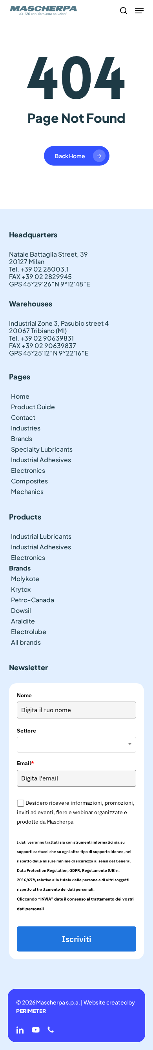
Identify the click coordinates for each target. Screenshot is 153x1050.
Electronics (28, 470)
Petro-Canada (32, 599)
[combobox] (76, 745)
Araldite (23, 621)
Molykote (25, 578)
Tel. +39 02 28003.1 (39, 269)
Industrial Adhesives (41, 459)
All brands (26, 642)
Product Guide (33, 406)
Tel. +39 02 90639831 (41, 338)
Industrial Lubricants (41, 536)
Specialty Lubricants (42, 449)
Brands (21, 438)
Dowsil (21, 610)
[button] (139, 11)
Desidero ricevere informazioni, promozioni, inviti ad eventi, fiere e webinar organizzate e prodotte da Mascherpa (75, 812)
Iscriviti (76, 938)
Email (25, 763)
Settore (26, 730)
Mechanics (27, 491)
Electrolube (28, 631)
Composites (29, 481)
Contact (23, 417)
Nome (24, 695)
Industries (25, 428)
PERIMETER (31, 1010)
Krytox (21, 589)
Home (20, 396)
